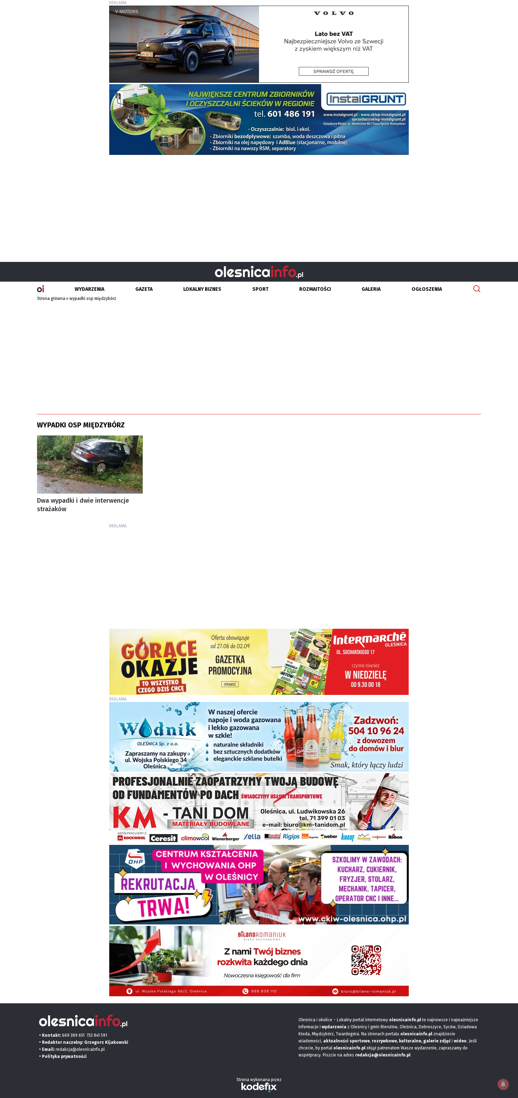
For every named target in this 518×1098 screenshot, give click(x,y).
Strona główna (51, 298)
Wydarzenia (89, 289)
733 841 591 (97, 1035)
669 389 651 (73, 1035)
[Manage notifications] (503, 1084)
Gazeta (144, 289)
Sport (260, 289)
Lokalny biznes (202, 289)
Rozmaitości (315, 289)
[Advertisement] (259, 205)
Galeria (371, 289)
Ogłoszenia (427, 289)
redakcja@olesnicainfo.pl (80, 1049)
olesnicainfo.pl (349, 1048)
